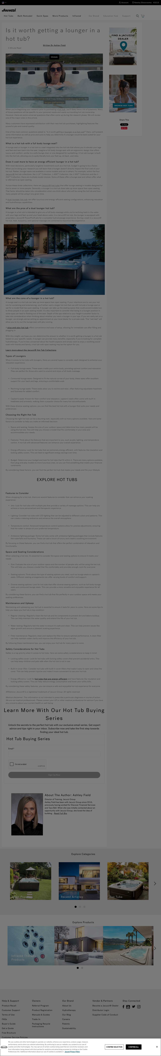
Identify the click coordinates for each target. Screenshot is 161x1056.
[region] (80, 1047)
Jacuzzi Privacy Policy (72, 1052)
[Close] (157, 1047)
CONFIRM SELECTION (114, 1047)
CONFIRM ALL (133, 1047)
